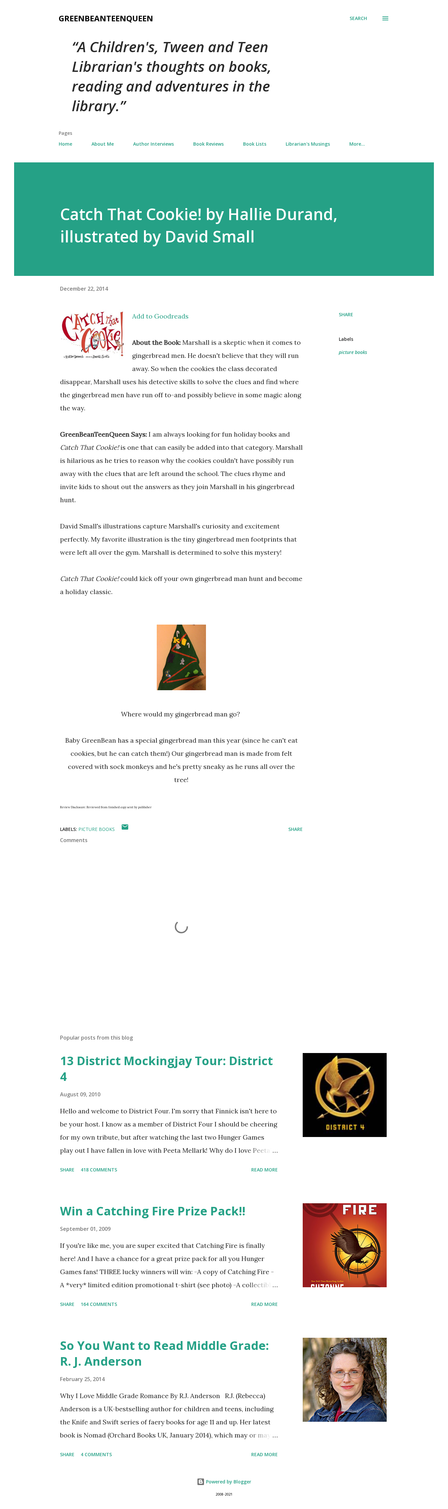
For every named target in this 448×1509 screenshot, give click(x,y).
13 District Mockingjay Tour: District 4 (166, 1069)
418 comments (99, 1170)
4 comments (96, 1454)
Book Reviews (208, 144)
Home (65, 144)
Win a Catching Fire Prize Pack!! (152, 1211)
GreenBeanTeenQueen (106, 18)
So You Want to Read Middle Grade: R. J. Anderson (164, 1353)
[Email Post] (125, 829)
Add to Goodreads (160, 316)
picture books (353, 352)
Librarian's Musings (308, 144)
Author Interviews (153, 144)
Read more (264, 1170)
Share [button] (346, 314)
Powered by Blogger (228, 1481)
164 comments (99, 1304)
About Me (103, 144)
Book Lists (254, 144)
